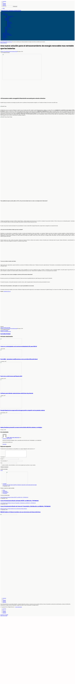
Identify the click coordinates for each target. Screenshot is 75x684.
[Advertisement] (33, 89)
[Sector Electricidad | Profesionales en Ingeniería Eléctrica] (10, 10)
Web (1, 462)
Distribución (7, 19)
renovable (8, 327)
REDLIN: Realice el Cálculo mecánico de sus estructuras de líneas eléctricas (20, 512)
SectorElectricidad (14, 51)
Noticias (6, 15)
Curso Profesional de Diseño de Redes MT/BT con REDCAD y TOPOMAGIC (19, 500)
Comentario (2, 456)
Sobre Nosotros (5, 37)
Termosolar (9, 25)
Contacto (4, 38)
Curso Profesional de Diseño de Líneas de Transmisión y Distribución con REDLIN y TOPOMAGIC (25, 506)
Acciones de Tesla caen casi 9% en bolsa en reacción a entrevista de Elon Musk (20, 485)
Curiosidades (7, 29)
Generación (7, 20)
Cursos (6, 31)
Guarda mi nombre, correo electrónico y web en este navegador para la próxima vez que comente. (19, 465)
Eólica (8, 21)
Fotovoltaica (9, 22)
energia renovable (3, 327)
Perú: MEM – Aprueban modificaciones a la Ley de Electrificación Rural (19, 359)
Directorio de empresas (7, 34)
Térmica (8, 26)
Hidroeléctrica (9, 23)
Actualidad (9, 17)
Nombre (2, 458)
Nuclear (8, 24)
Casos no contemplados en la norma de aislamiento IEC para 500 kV (18, 346)
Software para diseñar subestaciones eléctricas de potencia (16, 393)
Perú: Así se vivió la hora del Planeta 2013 (11, 376)
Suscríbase (4, 36)
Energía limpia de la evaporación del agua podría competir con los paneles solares (22, 410)
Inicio (4, 13)
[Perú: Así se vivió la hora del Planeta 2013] (11, 373)
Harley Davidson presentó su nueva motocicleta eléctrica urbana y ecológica (21, 427)
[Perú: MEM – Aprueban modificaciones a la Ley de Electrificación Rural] (11, 356)
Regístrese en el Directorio (7, 35)
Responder (4, 444)
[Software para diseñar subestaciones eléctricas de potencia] (11, 390)
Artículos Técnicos (8, 27)
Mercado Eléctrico (10, 16)
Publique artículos (6, 33)
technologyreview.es (7, 291)
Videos (6, 28)
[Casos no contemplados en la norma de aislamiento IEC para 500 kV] (11, 344)
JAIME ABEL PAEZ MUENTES (13, 437)
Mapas (6, 30)
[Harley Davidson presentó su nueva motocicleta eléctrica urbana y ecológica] (11, 425)
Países (6, 32)
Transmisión (7, 18)
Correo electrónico (4, 460)
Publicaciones (5, 14)
